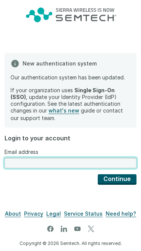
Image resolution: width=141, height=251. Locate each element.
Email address (21, 152)
